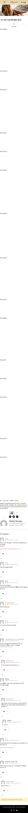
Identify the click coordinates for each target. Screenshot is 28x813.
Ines (6, 739)
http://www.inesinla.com (6, 747)
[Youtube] (25, 2)
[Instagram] (21, 2)
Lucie (6, 538)
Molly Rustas (9, 661)
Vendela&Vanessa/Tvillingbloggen (14, 639)
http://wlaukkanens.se (6, 647)
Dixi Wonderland (9, 602)
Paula (6, 621)
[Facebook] (23, 2)
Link (1, 558)
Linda (6, 563)
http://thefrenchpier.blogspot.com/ (10, 549)
